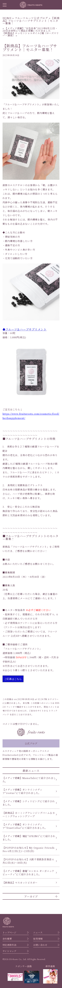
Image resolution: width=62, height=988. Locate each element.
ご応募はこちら (13, 678)
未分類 (26, 703)
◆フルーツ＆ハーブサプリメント (25, 329)
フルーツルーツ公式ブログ (31, 18)
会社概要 (7, 939)
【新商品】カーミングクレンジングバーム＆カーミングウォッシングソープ (29, 814)
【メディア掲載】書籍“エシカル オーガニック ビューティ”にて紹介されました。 (28, 872)
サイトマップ (9, 951)
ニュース (37, 932)
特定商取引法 (10, 945)
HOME (7, 18)
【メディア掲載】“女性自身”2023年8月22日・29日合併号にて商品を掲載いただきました (30, 29)
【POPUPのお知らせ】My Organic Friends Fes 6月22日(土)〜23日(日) (29, 849)
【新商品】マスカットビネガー (20, 882)
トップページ (10, 932)
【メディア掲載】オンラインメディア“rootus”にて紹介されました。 (22, 791)
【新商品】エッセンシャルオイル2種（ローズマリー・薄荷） (31, 34)
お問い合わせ (40, 945)
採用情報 (38, 939)
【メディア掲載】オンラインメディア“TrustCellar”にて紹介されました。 (25, 826)
